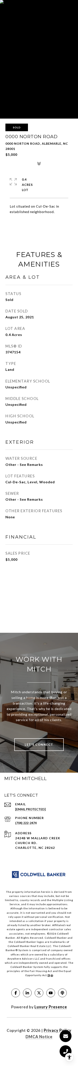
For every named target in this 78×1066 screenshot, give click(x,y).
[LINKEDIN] (27, 993)
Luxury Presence (50, 1006)
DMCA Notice (39, 1036)
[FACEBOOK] (15, 993)
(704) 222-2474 (26, 823)
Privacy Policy (58, 1030)
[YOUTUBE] (50, 993)
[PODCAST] (62, 993)
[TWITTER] (39, 993)
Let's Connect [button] (39, 744)
